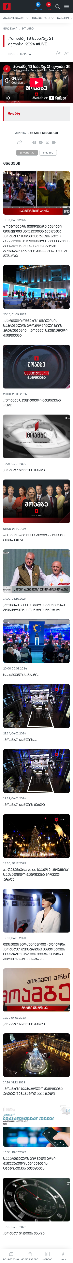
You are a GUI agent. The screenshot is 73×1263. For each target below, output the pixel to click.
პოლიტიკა (27, 153)
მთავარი (10, 28)
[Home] (7, 6)
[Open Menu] (66, 6)
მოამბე (28, 28)
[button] (16, 18)
